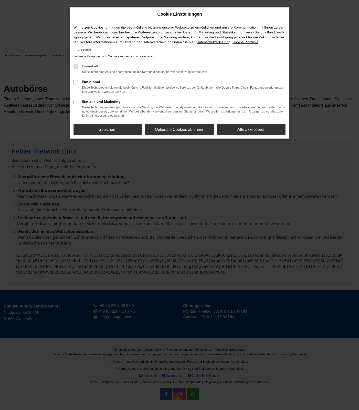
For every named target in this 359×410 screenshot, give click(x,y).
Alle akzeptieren (251, 129)
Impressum (82, 49)
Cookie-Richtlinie (245, 42)
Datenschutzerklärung (214, 42)
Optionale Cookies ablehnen (179, 129)
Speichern (107, 129)
